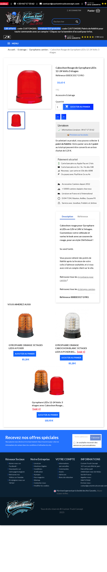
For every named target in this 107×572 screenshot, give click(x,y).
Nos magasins (39, 477)
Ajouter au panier (77, 106)
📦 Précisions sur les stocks (77, 135)
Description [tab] (67, 216)
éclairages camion (86, 289)
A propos (37, 474)
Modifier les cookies (41, 486)
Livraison (37, 463)
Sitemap (37, 480)
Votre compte (65, 459)
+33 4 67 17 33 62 (25, 3)
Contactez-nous (40, 483)
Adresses (62, 474)
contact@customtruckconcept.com (61, 3)
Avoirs (61, 472)
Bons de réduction (66, 477)
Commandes (64, 469)
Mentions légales (40, 466)
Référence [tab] (83, 216)
